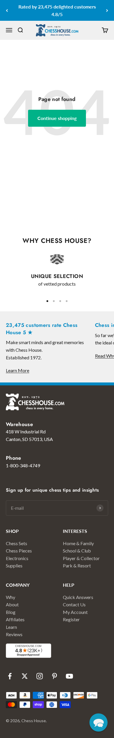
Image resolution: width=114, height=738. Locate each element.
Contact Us (74, 604)
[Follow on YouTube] (69, 676)
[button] (98, 722)
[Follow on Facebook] (10, 676)
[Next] (107, 10)
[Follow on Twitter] (25, 676)
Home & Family (78, 543)
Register (71, 619)
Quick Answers (78, 597)
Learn (11, 627)
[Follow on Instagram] (40, 676)
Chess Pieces (19, 550)
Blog (10, 612)
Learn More (17, 370)
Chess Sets (16, 543)
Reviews (14, 634)
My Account (75, 612)
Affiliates (15, 619)
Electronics (17, 558)
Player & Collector (81, 558)
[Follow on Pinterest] (54, 676)
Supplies (14, 565)
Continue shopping (57, 118)
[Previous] (7, 10)
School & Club (77, 550)
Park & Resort (77, 565)
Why (10, 597)
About (12, 604)
